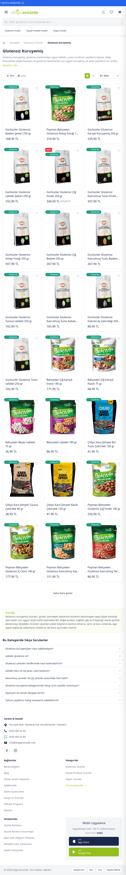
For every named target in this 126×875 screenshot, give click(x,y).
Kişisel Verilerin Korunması (19, 831)
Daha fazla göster (63, 593)
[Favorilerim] (111, 12)
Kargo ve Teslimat (13, 797)
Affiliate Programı (13, 804)
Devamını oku (10, 65)
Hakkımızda (10, 785)
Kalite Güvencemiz (14, 791)
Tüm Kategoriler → (76, 785)
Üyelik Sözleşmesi (13, 850)
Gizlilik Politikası (12, 825)
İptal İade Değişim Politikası (19, 837)
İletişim (8, 810)
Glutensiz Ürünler (13, 30)
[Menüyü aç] (6, 12)
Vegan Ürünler (60, 30)
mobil (100, 833)
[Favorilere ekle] (37, 88)
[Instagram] (15, 751)
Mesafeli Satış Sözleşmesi (18, 844)
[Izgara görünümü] (87, 75)
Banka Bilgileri (12, 766)
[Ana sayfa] (4, 42)
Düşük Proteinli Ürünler (37, 30)
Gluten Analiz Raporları (17, 779)
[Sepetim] (119, 12)
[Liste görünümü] (93, 75)
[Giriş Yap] (103, 12)
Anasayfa (15, 42)
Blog (6, 772)
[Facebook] (7, 751)
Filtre (12, 75)
